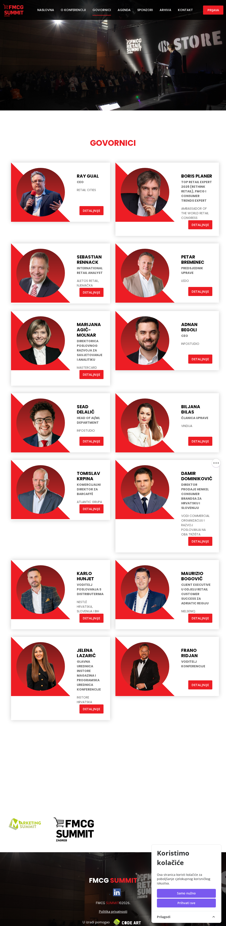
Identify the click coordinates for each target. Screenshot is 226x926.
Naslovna (45, 10)
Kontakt (185, 10)
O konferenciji (73, 10)
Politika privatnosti (113, 911)
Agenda (124, 10)
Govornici (101, 10)
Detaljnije (91, 211)
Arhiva (165, 10)
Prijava (213, 10)
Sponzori (145, 10)
